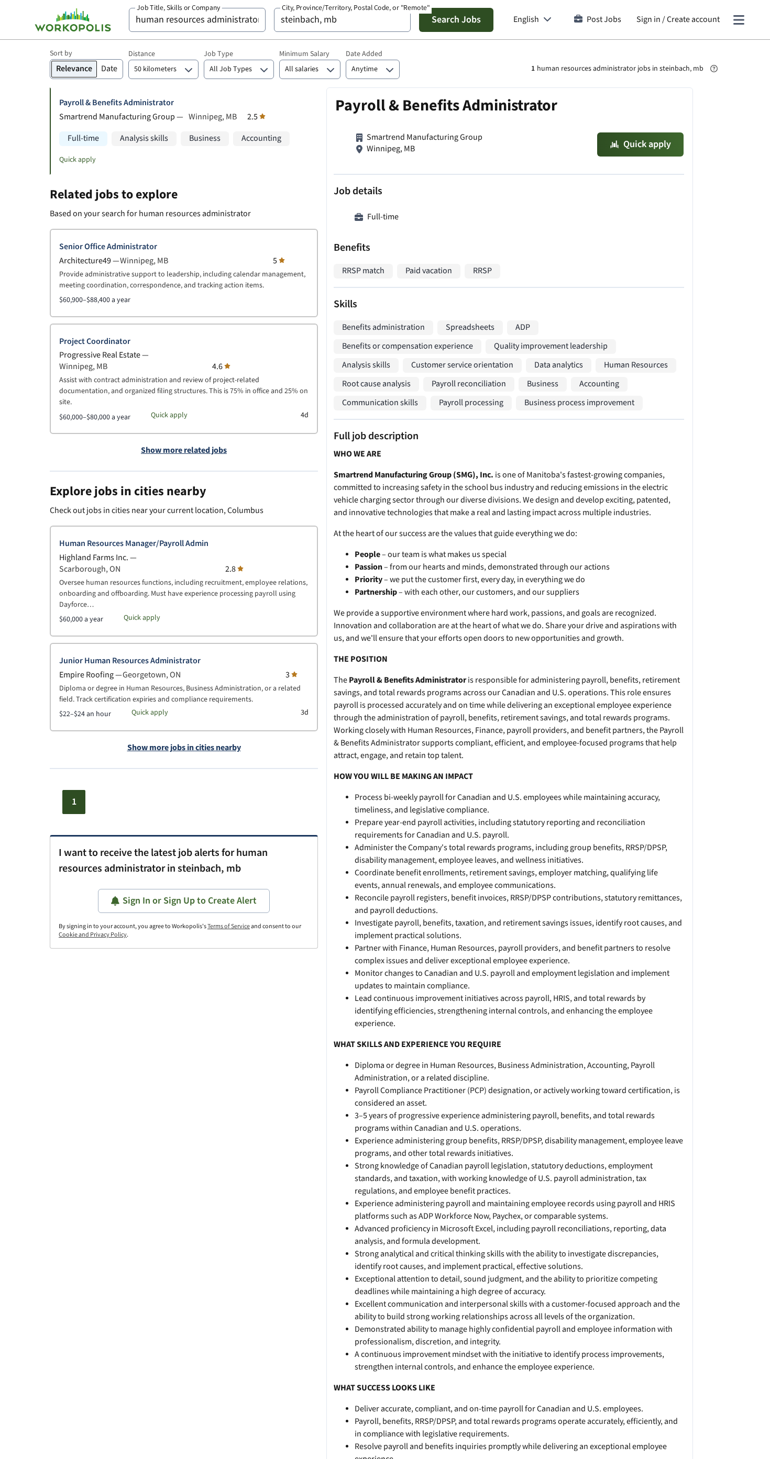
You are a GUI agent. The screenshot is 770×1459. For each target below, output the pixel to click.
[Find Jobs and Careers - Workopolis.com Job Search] (72, 19)
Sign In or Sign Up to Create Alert (190, 901)
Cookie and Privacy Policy (93, 935)
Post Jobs (604, 19)
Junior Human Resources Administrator (130, 660)
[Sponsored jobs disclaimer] (714, 68)
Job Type (218, 54)
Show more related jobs (184, 451)
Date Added (364, 54)
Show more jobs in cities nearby (184, 748)
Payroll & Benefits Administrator (116, 103)
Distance (141, 54)
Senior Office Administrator (108, 246)
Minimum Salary (304, 54)
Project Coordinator (94, 341)
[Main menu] (738, 20)
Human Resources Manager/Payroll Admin (133, 543)
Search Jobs (456, 20)
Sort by (61, 53)
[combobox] (197, 20)
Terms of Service (228, 926)
